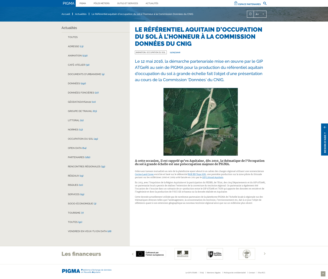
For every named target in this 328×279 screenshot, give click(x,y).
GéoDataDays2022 (82, 101)
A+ (258, 15)
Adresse (75, 46)
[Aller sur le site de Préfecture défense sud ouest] (247, 254)
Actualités (152, 3)
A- (264, 15)
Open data (77, 148)
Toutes (73, 37)
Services (76, 194)
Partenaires (79, 157)
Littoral (76, 120)
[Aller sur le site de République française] (183, 254)
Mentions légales (214, 273)
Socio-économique (82, 203)
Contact (252, 273)
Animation (78, 55)
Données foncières (83, 92)
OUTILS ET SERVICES (127, 3)
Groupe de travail (82, 111)
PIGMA (83, 3)
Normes (75, 129)
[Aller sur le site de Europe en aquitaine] (151, 254)
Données (77, 83)
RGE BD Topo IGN (197, 174)
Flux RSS (261, 273)
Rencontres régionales (86, 166)
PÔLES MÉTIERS (102, 3)
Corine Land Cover (144, 174)
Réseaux (75, 175)
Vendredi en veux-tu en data (89, 231)
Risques (75, 184)
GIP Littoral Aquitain (212, 177)
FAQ (202, 273)
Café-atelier (78, 64)
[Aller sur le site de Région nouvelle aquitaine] (215, 254)
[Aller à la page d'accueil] (89, 270)
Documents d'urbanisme (86, 74)
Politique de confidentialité (235, 273)
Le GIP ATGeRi (191, 273)
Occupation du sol (83, 138)
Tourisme (76, 212)
